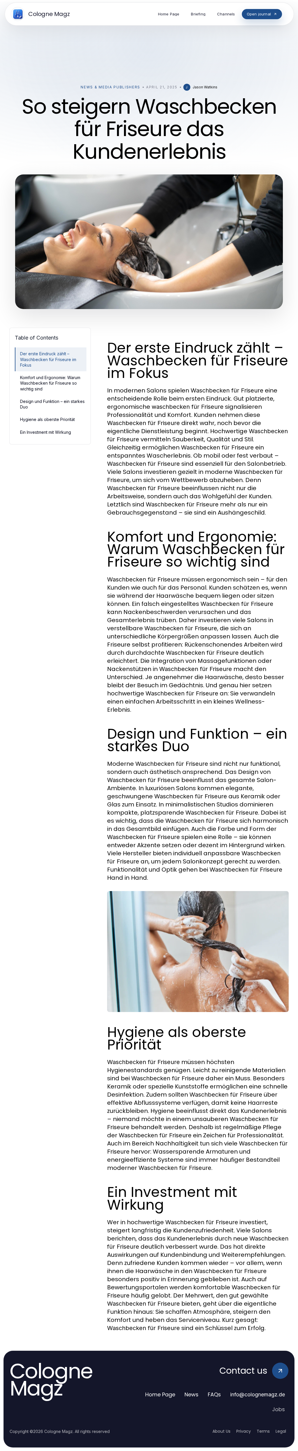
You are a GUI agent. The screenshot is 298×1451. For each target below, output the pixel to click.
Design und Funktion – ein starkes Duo (52, 404)
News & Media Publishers (110, 87)
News (191, 1394)
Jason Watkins (205, 87)
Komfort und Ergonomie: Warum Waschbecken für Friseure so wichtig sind (50, 383)
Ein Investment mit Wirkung (45, 432)
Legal (281, 1431)
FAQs (214, 1394)
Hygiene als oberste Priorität (47, 419)
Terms (263, 1431)
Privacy (243, 1431)
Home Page (160, 1394)
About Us (221, 1431)
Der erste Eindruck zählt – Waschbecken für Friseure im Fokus (48, 359)
